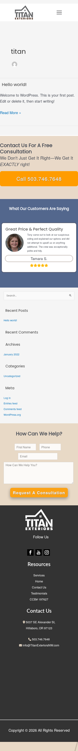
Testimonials (39, 593)
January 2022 (11, 354)
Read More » (10, 112)
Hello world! (14, 84)
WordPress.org (12, 414)
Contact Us (39, 587)
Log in (7, 398)
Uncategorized (12, 376)
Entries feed (10, 403)
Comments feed (13, 409)
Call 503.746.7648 (39, 178)
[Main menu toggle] (59, 12)
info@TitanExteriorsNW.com (40, 645)
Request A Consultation (39, 493)
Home (39, 581)
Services (39, 575)
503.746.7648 (40, 639)
